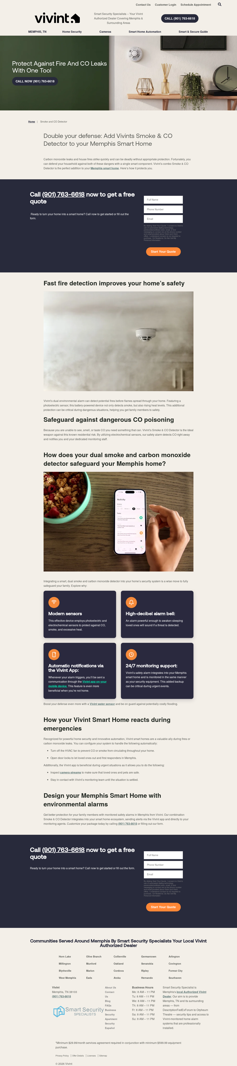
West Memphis (67, 977)
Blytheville (65, 970)
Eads (89, 977)
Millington (65, 963)
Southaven (175, 977)
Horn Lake (65, 956)
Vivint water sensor (102, 704)
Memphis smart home (105, 168)
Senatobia (147, 963)
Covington (175, 963)
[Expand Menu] (83, 32)
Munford (91, 963)
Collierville (120, 956)
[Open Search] (219, 4)
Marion (90, 970)
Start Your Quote (163, 251)
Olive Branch (93, 956)
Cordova (119, 970)
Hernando (147, 977)
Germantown (148, 956)
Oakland (119, 963)
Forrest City (176, 970)
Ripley (145, 970)
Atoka (117, 977)
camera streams (70, 772)
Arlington (174, 956)
